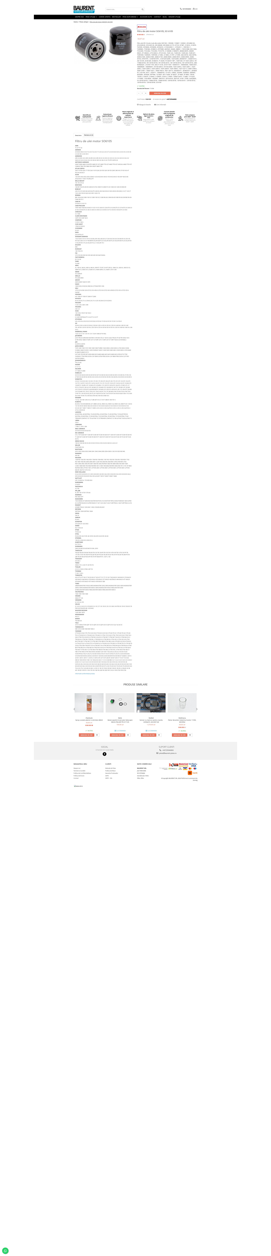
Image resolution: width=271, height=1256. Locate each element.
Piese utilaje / (84, 22)
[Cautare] (142, 9)
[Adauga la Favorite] (97, 735)
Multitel (151, 718)
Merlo (120, 718)
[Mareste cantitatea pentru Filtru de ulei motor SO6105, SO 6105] (145, 93)
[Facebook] (104, 754)
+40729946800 (168, 750)
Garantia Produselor (111, 773)
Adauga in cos (160, 93)
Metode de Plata (110, 768)
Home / (76, 22)
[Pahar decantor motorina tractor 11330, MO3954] (182, 702)
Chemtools (89, 718)
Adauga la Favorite (145, 105)
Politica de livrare (79, 776)
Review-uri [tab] (88, 135)
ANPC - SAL (108, 778)
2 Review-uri (150, 34)
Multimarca (182, 718)
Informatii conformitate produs (85, 674)
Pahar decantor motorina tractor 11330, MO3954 (182, 721)
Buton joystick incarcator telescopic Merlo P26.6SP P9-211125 (120, 721)
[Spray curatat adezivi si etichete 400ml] (89, 702)
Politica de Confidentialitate (82, 773)
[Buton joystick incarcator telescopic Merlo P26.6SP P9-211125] (120, 702)
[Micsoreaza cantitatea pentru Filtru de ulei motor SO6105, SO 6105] (138, 93)
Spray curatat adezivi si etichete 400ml (89, 720)
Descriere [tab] (78, 135)
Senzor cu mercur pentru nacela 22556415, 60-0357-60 (151, 721)
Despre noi (77, 768)
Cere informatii (161, 105)
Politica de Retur (110, 771)
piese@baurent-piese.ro (167, 753)
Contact (76, 778)
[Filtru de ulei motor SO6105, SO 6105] (104, 44)
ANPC (107, 776)
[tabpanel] (104, 44)
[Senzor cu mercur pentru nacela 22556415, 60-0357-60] (151, 702)
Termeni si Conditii (79, 771)
